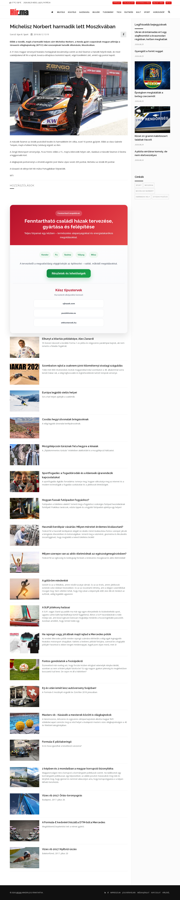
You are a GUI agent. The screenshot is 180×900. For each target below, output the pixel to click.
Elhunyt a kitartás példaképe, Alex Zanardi (68, 338)
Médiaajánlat (143, 892)
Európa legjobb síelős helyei (59, 392)
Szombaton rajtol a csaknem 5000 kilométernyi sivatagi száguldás (82, 365)
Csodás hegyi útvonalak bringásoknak (65, 419)
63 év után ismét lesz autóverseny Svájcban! (69, 687)
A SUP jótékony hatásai (56, 607)
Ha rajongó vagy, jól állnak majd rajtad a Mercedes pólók (76, 634)
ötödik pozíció (160, 197)
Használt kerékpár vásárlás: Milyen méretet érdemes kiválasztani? (82, 526)
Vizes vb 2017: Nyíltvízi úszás (59, 849)
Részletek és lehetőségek (69, 273)
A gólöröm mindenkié (55, 580)
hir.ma (19, 892)
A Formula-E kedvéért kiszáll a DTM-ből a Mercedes (73, 822)
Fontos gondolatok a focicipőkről (62, 661)
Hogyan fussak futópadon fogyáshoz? (65, 499)
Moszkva (149, 185)
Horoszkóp (159, 12)
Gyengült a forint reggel (149, 51)
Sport (147, 12)
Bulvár (96, 12)
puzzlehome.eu (68, 313)
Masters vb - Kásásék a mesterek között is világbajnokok (77, 714)
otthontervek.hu (68, 323)
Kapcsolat (156, 892)
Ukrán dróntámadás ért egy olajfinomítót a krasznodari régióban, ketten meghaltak (151, 36)
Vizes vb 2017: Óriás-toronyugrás (62, 795)
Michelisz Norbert (145, 191)
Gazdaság (84, 12)
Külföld (72, 12)
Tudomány (108, 12)
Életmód (128, 12)
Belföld (61, 12)
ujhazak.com (69, 303)
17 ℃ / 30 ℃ (16, 2)
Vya (18, 34)
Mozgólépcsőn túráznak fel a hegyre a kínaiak (70, 446)
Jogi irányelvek (129, 892)
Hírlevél (165, 892)
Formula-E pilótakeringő (57, 741)
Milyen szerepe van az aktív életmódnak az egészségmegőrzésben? (84, 553)
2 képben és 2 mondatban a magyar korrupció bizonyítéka (77, 768)
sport (139, 185)
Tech (119, 12)
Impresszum (115, 892)
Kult (138, 12)
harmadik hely (143, 197)
